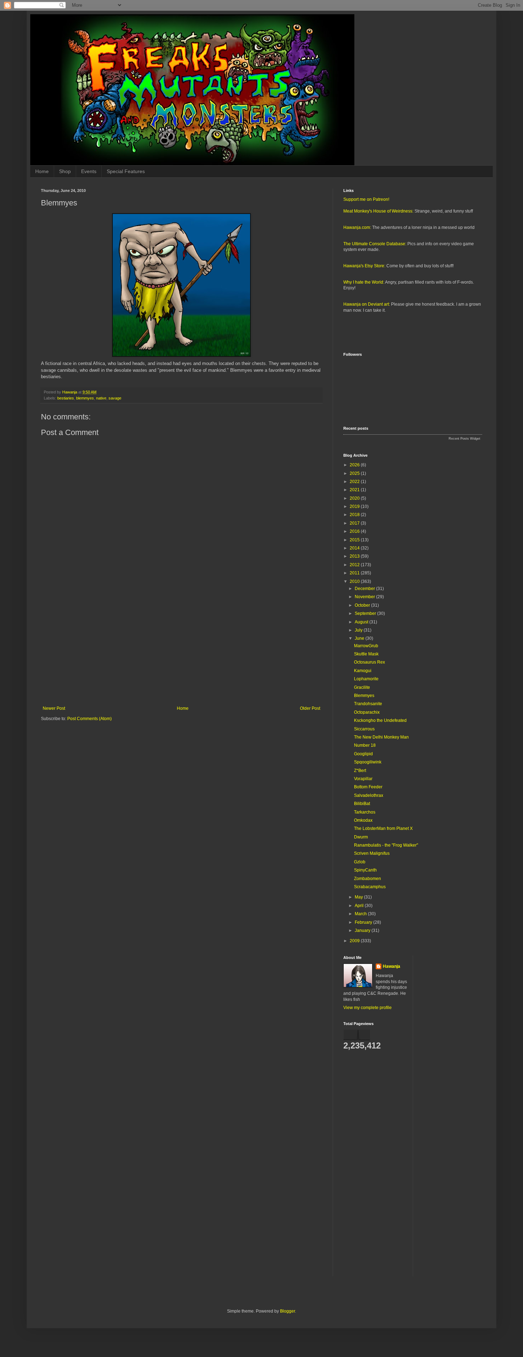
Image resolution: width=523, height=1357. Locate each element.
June (360, 638)
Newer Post (54, 708)
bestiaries (65, 398)
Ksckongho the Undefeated (380, 720)
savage (115, 398)
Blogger (287, 1311)
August (362, 622)
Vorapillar (363, 778)
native (101, 398)
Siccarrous (364, 728)
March (361, 913)
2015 (355, 539)
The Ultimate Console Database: (374, 243)
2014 (355, 548)
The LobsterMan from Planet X (383, 828)
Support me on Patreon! (366, 199)
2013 (355, 556)
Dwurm (361, 837)
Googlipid (363, 753)
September (366, 613)
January (363, 930)
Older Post (310, 708)
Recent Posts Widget (464, 438)
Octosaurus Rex (369, 662)
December (365, 588)
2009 (355, 940)
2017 (355, 523)
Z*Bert (360, 770)
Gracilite (362, 687)
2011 (355, 572)
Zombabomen (367, 878)
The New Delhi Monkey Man (381, 737)
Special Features (126, 171)
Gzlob (359, 861)
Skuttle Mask (366, 653)
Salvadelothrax (368, 795)
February (364, 922)
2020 (355, 498)
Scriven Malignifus (372, 853)
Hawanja (391, 966)
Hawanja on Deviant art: (366, 304)
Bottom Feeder (368, 786)
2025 (355, 473)
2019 (355, 506)
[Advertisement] (181, 647)
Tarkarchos (364, 812)
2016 (355, 531)
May (359, 897)
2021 (355, 489)
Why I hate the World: (363, 282)
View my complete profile (367, 1007)
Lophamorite (366, 678)
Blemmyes (364, 695)
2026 (355, 464)
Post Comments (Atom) (89, 718)
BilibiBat (362, 803)
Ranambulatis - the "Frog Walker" (386, 845)
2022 (355, 481)
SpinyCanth (365, 870)
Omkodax (363, 820)
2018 (355, 514)
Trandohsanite (368, 703)
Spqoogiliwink (367, 762)
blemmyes (85, 398)
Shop (65, 171)
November (365, 596)
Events (88, 171)
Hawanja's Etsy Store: (364, 265)
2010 (355, 581)
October (363, 605)
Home (42, 171)
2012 (355, 564)
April (360, 905)
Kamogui (362, 670)
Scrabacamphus (370, 886)
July (359, 630)
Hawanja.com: (357, 227)
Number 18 (365, 745)
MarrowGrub (366, 645)
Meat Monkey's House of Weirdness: (378, 211)
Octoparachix (367, 712)
